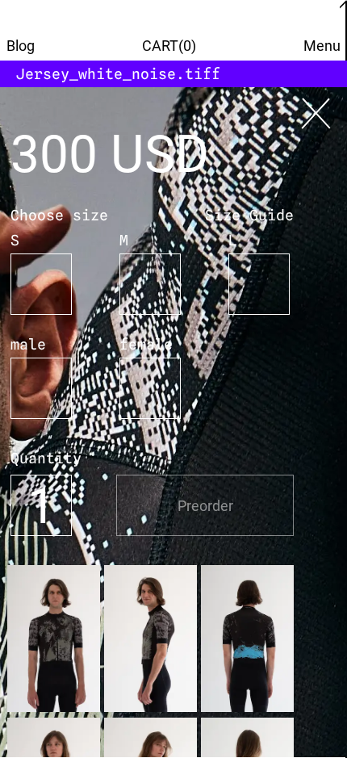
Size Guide (249, 215)
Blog (20, 45)
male (28, 344)
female (146, 344)
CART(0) (169, 45)
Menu (322, 45)
